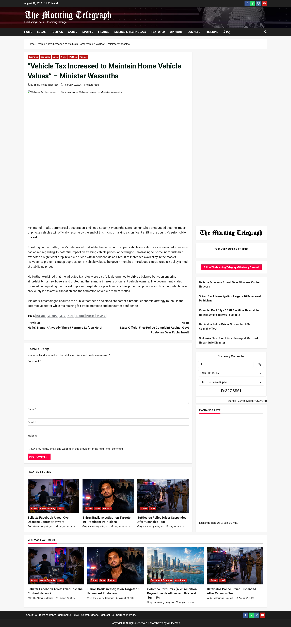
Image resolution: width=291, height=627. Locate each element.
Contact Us (107, 615)
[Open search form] (265, 31)
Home (28, 31)
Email (32, 422)
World (72, 31)
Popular (83, 57)
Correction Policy (126, 615)
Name (32, 409)
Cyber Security (47, 509)
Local (41, 31)
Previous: (65, 325)
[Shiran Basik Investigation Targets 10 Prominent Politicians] (108, 496)
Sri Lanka (100, 316)
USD (219, 522)
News (64, 57)
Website (33, 435)
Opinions (176, 31)
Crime (34, 509)
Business (194, 31)
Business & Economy (161, 580)
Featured (158, 31)
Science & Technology (130, 31)
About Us (31, 615)
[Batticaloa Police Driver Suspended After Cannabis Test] (163, 496)
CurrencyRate (246, 400)
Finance (103, 31)
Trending (211, 31)
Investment (180, 580)
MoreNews (156, 623)
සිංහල (226, 31)
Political (80, 316)
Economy (45, 57)
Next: (154, 327)
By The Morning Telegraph (44, 84)
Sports (87, 31)
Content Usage (90, 615)
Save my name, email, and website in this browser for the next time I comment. (77, 448)
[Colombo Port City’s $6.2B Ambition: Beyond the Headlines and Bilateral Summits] (175, 565)
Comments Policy (68, 615)
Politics (57, 31)
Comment (34, 361)
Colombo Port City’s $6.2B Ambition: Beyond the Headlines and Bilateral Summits (172, 593)
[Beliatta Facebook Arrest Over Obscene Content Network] (53, 496)
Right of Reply (47, 615)
